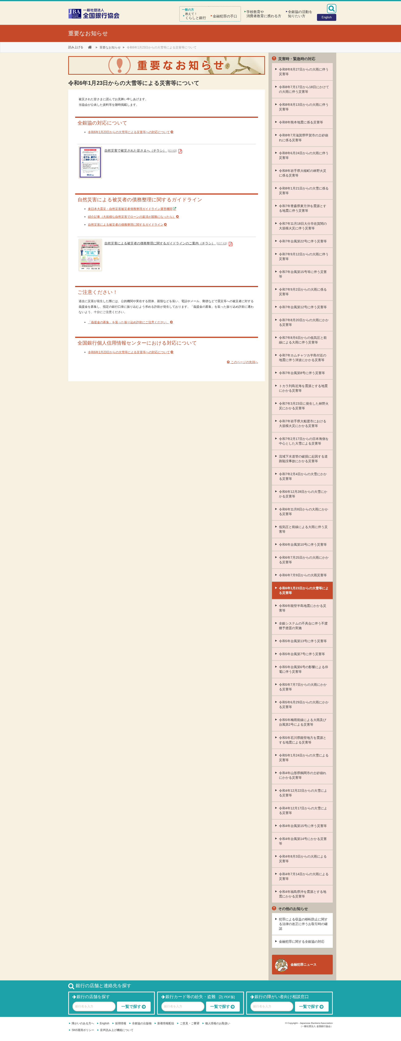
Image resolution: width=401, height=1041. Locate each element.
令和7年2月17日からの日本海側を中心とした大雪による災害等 (304, 441)
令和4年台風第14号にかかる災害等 (303, 841)
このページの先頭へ (244, 362)
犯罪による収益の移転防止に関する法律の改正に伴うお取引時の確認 (303, 923)
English (104, 1023)
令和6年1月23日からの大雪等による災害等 (304, 590)
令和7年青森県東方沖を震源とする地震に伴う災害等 (302, 208)
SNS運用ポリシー (83, 1030)
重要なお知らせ (88, 33)
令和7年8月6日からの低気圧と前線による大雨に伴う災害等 (303, 340)
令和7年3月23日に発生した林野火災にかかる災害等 (304, 406)
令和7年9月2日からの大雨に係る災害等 (303, 292)
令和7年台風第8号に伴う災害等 (302, 373)
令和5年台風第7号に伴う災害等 (302, 654)
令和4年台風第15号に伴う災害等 (303, 826)
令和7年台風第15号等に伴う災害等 (303, 274)
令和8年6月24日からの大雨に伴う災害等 (304, 155)
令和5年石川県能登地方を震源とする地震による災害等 (302, 740)
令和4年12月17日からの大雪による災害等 (303, 810)
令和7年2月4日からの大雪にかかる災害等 (303, 476)
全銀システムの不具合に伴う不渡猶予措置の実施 (303, 625)
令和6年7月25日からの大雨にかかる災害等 (304, 560)
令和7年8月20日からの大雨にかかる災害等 (304, 322)
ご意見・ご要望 (189, 1023)
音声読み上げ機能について (116, 1030)
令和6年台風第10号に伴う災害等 (303, 544)
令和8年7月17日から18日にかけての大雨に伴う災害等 (304, 89)
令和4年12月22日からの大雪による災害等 (303, 793)
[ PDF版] (228, 997)
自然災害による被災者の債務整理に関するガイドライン (125, 224)
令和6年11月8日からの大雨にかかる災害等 (303, 511)
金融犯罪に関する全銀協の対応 (301, 941)
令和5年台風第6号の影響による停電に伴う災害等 (303, 669)
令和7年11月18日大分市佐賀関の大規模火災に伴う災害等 (303, 226)
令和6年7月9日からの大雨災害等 (303, 575)
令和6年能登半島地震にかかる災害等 (302, 608)
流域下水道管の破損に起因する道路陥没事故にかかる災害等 (303, 459)
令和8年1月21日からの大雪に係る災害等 (304, 190)
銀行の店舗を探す (93, 996)
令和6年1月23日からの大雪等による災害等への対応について (129, 132)
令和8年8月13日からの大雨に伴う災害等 (304, 107)
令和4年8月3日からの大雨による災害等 (303, 859)
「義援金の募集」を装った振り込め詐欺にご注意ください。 (128, 322)
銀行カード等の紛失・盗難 (190, 996)
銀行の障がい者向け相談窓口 (282, 996)
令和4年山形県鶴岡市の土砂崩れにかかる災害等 (302, 775)
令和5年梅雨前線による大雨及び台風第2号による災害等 (302, 722)
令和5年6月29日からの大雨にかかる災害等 (304, 704)
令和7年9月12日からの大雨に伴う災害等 (304, 256)
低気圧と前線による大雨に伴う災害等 (303, 529)
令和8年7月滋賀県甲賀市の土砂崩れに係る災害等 (303, 137)
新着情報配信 (165, 1023)
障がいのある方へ (83, 1023)
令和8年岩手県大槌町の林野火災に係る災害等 (302, 173)
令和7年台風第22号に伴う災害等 (303, 241)
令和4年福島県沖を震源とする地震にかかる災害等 (302, 894)
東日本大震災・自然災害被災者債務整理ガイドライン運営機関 (130, 209)
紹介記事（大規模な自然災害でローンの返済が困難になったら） (131, 216)
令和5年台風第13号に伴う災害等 (303, 641)
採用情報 (120, 1023)
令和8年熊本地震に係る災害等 (301, 122)
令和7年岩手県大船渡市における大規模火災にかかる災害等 (302, 423)
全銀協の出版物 (142, 1023)
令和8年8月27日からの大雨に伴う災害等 (304, 71)
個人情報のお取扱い (217, 1023)
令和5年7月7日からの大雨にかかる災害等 (303, 687)
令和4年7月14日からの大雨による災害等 (304, 876)
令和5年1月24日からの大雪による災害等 (304, 757)
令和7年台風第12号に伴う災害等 (303, 307)
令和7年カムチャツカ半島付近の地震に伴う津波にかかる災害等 (302, 357)
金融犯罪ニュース (304, 964)
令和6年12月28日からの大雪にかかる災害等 (303, 494)
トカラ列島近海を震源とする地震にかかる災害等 (303, 388)
